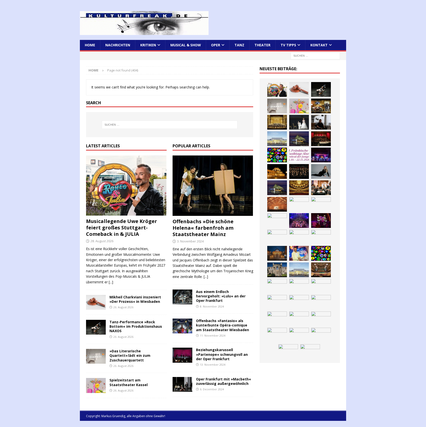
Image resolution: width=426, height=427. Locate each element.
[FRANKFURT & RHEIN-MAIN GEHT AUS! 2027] (321, 302)
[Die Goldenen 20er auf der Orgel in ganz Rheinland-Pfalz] (310, 351)
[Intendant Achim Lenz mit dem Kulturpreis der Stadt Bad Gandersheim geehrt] (277, 302)
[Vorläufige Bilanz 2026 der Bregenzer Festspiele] (277, 187)
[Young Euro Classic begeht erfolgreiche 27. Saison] (321, 269)
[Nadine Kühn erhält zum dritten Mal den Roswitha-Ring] (321, 253)
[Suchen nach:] (315, 55)
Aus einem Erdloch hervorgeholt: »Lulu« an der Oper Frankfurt (221, 296)
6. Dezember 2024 (212, 389)
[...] (111, 282)
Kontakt (319, 45)
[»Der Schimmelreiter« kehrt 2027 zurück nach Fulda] (321, 204)
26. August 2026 (123, 307)
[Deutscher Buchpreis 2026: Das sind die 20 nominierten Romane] (321, 335)
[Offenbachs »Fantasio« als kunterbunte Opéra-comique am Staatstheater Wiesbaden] (182, 326)
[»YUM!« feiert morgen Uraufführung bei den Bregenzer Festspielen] (321, 220)
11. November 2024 (212, 335)
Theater (262, 45)
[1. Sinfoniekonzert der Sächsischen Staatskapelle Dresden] (277, 122)
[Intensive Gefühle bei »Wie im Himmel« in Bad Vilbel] (277, 286)
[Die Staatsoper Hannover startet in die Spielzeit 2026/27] (277, 171)
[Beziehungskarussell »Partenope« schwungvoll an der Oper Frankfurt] (182, 355)
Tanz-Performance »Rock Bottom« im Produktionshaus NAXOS (135, 326)
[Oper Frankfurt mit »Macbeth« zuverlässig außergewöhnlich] (182, 384)
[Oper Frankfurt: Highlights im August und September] (321, 318)
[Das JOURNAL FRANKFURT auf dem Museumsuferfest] (288, 351)
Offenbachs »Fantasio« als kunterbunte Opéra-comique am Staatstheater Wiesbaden (222, 325)
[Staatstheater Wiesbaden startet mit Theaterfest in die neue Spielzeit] (299, 237)
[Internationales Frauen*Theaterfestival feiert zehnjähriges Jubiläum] (321, 286)
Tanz (239, 45)
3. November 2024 (190, 241)
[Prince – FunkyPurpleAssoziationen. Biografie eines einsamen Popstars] (277, 220)
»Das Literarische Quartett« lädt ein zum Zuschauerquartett (129, 355)
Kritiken (148, 45)
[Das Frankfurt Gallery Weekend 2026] (277, 237)
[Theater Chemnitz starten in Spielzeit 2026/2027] (277, 318)
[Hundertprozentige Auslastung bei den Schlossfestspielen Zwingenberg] (321, 155)
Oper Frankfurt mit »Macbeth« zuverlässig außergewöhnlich (223, 381)
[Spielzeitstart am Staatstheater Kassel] (96, 385)
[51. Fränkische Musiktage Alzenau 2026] (299, 155)
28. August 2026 (101, 241)
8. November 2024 (212, 306)
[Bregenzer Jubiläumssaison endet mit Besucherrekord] (299, 138)
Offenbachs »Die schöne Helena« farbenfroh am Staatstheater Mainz (203, 228)
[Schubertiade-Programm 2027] (277, 204)
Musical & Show (185, 45)
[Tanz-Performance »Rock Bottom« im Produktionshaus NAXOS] (96, 327)
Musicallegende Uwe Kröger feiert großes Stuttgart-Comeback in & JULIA (121, 227)
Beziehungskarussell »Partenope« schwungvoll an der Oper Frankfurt (222, 354)
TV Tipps (288, 45)
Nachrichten (117, 45)
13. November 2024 (212, 364)
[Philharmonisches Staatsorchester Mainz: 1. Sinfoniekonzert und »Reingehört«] (299, 171)
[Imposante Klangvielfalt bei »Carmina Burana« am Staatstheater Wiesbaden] (321, 138)
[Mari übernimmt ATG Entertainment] (299, 204)
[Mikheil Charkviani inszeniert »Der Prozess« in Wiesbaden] (96, 302)
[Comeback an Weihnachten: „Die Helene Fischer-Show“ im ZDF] (321, 171)
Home (90, 45)
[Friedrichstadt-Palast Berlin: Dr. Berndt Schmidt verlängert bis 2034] (299, 302)
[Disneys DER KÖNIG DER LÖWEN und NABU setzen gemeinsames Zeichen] (299, 335)
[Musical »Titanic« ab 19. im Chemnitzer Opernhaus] (277, 253)
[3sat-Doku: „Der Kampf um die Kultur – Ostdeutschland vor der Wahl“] (321, 122)
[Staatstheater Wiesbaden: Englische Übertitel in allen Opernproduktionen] (299, 187)
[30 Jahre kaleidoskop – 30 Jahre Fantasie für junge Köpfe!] (277, 155)
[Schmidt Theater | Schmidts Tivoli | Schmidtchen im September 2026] (299, 286)
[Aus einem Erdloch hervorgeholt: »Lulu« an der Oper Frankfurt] (182, 297)
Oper (215, 45)
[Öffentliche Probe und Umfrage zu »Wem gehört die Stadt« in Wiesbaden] (277, 138)
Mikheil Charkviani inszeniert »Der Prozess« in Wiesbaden (135, 299)
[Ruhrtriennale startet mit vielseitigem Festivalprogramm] (299, 318)
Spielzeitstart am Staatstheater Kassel (128, 382)
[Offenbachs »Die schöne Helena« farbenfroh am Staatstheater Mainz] (213, 185)
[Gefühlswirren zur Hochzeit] (299, 122)
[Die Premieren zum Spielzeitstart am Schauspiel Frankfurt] (321, 237)
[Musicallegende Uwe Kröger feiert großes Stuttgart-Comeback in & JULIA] (126, 185)
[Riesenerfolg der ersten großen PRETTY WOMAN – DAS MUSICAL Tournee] (299, 220)
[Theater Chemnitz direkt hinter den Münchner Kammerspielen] (277, 335)
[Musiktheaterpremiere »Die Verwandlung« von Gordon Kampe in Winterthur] (321, 106)
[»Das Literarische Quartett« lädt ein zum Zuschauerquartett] (96, 356)
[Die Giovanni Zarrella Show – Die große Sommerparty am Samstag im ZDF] (299, 253)
